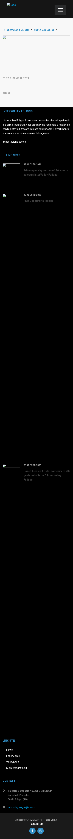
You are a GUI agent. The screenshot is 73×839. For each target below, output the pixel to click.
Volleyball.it (12, 762)
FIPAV (9, 750)
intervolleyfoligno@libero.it (21, 807)
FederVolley (13, 756)
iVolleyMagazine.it (16, 768)
